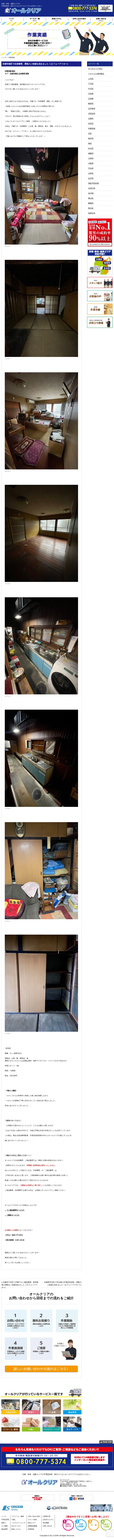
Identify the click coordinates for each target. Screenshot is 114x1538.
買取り (3, 1523)
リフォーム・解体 (17, 1516)
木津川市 (91, 188)
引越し (13, 1519)
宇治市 (91, 168)
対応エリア (32, 1523)
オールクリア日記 (95, 69)
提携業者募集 (32, 1526)
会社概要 (46, 1523)
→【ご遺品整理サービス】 (15, 1210)
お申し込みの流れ (34, 1516)
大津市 (91, 158)
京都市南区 (14, 74)
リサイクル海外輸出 (96, 74)
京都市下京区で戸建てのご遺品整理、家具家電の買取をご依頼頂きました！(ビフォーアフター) (19, 1284)
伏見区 (91, 123)
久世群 (91, 94)
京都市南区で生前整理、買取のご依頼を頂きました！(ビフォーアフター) (35, 64)
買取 (27, 74)
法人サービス (16, 1526)
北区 (90, 133)
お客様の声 (46, 1516)
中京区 (91, 89)
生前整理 (22, 74)
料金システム (16, 1529)
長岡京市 (91, 213)
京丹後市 (91, 108)
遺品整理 (4, 1529)
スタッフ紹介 (32, 1519)
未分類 (91, 193)
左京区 (91, 178)
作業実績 (8, 71)
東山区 (91, 198)
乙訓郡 (91, 99)
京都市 (91, 118)
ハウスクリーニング (18, 1523)
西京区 (91, 208)
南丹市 (91, 138)
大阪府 (91, 163)
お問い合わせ (47, 1526)
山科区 (91, 173)
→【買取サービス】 (12, 1215)
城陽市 (91, 153)
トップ (3, 57)
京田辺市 (91, 113)
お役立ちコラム (48, 1519)
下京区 (91, 84)
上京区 (91, 79)
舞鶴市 (91, 203)
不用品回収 (5, 1519)
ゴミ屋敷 (4, 1526)
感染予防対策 (93, 183)
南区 (13, 71)
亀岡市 (91, 104)
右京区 (91, 148)
